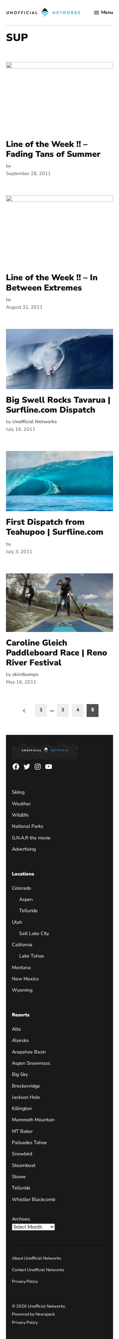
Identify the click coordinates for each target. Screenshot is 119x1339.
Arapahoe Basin (29, 1052)
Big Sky (20, 1074)
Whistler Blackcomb (33, 1199)
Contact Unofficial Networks (38, 1269)
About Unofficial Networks (36, 1258)
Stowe (19, 1176)
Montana (21, 967)
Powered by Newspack (33, 1314)
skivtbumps (25, 674)
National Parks (27, 826)
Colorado (21, 888)
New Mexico (25, 978)
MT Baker (22, 1131)
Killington (22, 1108)
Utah (17, 922)
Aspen (26, 899)
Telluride (28, 910)
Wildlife (20, 815)
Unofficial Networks (34, 421)
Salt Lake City (34, 933)
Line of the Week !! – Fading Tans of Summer (53, 149)
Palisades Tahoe (29, 1142)
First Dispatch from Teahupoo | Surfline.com (54, 527)
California (22, 944)
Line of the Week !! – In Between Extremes (52, 282)
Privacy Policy (25, 1281)
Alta (16, 1029)
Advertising (24, 849)
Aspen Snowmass (31, 1063)
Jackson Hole (26, 1097)
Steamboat (23, 1165)
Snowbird (22, 1153)
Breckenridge (26, 1086)
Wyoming (22, 990)
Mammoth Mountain (33, 1119)
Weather (21, 803)
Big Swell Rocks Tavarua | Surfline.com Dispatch (58, 405)
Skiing (18, 792)
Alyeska (20, 1040)
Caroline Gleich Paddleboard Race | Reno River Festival (56, 652)
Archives (21, 1219)
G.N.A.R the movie (31, 837)
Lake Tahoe (31, 956)
